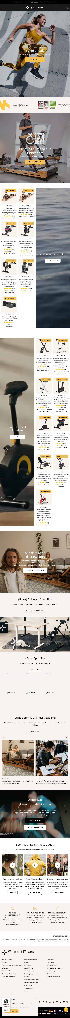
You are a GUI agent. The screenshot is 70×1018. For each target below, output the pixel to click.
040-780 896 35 (52, 965)
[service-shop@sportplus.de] (67, 1002)
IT (40, 1014)
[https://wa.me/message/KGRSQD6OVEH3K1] (64, 1002)
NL (62, 1011)
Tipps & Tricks (35, 892)
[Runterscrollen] (35, 94)
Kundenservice (28, 968)
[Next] (66, 737)
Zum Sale (35, 60)
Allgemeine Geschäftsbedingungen (12, 965)
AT (45, 1014)
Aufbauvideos (28, 985)
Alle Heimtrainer (17, 436)
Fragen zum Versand (57, 922)
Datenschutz (5, 968)
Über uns (12, 892)
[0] (20, 644)
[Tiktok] (43, 1002)
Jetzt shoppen (12, 1011)
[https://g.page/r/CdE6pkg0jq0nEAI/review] (60, 1002)
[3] (45, 618)
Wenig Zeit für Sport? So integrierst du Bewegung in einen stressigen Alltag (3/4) (51, 782)
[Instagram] (50, 1002)
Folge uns (35, 670)
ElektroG (26, 977)
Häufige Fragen (28, 971)
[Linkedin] (53, 1002)
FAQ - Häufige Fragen (35, 922)
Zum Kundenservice (12, 925)
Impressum (5, 962)
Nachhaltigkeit (28, 965)
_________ (26, 991)
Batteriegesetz (28, 974)
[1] (53, 635)
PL (50, 1014)
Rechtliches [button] (7, 959)
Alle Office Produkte (35, 611)
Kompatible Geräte (35, 827)
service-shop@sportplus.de (54, 968)
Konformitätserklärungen (31, 980)
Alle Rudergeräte (53, 261)
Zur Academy (35, 731)
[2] (28, 624)
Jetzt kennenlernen (57, 892)
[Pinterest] (46, 1002)
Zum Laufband (35, 162)
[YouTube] (57, 1002)
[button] (9, 216)
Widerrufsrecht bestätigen (9, 974)
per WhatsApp (51, 971)
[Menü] (9, 999)
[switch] (6, 1010)
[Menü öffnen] (4, 7)
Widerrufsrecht (6, 971)
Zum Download (35, 820)
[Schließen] (35, 998)
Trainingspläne (28, 988)
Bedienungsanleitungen (31, 982)
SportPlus (39, 1011)
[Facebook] (39, 1002)
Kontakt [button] (50, 959)
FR (57, 1011)
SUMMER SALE (18, 2)
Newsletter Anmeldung (8, 977)
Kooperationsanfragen (53, 977)
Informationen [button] (30, 959)
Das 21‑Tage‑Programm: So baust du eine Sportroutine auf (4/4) (17, 782)
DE (51, 1011)
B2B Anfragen (51, 974)
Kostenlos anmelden (35, 570)
